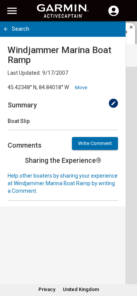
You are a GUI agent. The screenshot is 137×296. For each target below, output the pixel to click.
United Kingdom (81, 289)
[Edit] (113, 103)
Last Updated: (24, 73)
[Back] (6, 29)
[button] (127, 261)
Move (81, 87)
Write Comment (95, 143)
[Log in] (113, 15)
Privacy (46, 289)
